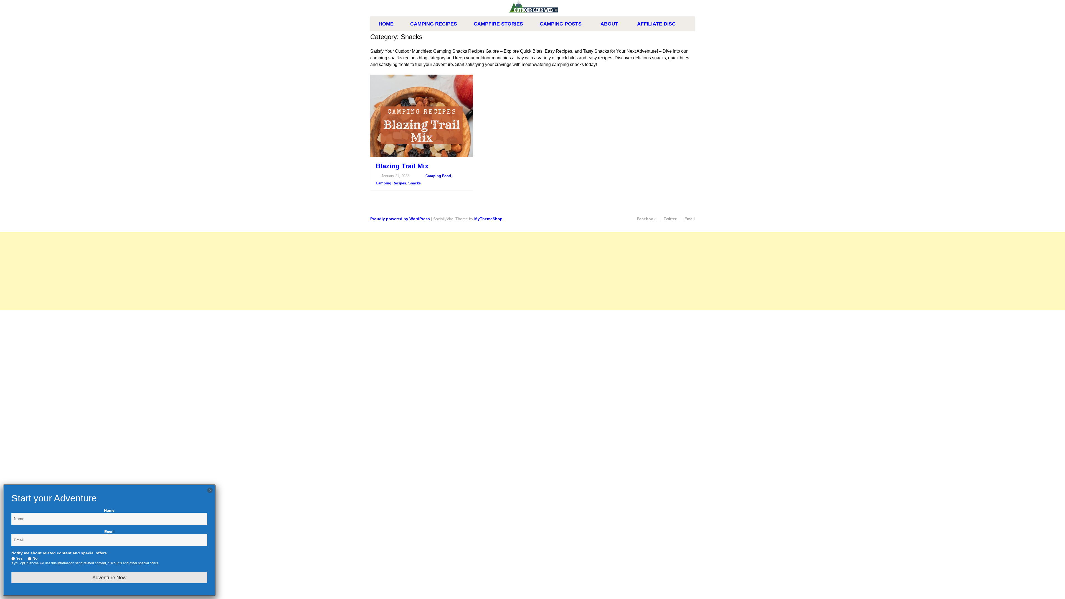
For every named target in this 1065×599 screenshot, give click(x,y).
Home (386, 24)
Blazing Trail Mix (402, 166)
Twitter (670, 219)
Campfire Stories (498, 24)
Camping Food (438, 176)
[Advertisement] (166, 271)
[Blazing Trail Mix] (421, 116)
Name (109, 510)
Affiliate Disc (656, 24)
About (609, 24)
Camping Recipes (433, 24)
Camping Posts (561, 24)
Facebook (646, 219)
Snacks (414, 183)
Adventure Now (109, 577)
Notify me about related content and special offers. (59, 553)
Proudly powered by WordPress (400, 219)
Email (689, 219)
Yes (19, 558)
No (34, 558)
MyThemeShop (488, 219)
